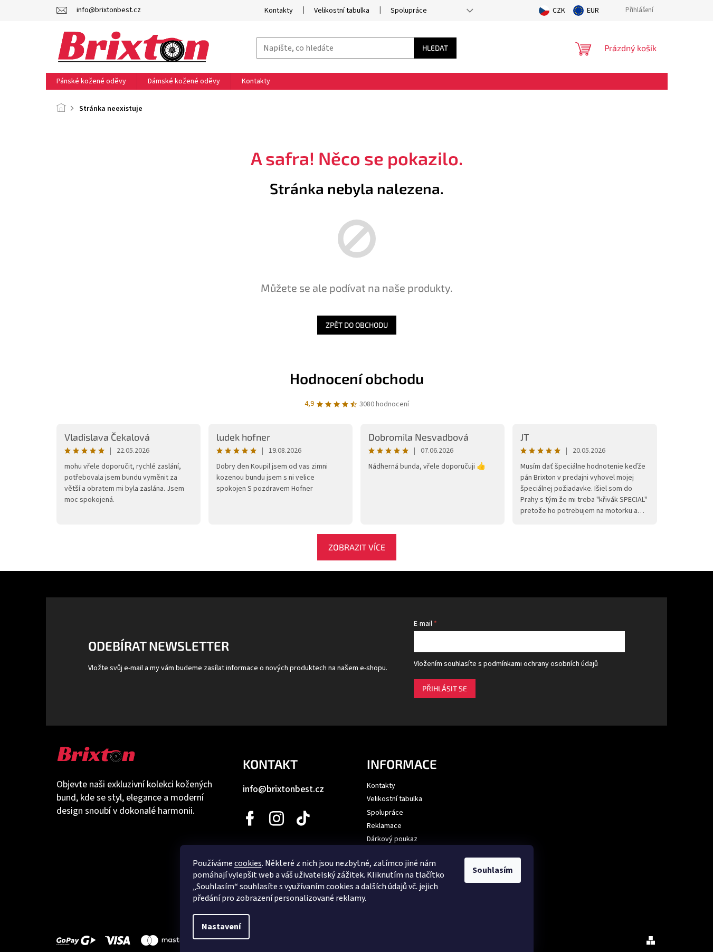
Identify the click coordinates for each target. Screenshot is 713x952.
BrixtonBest (251, 818)
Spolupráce (409, 10)
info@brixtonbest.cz (283, 789)
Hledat (435, 47)
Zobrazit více (356, 547)
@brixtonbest (303, 818)
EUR (593, 10)
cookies (248, 863)
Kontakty (278, 10)
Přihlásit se (444, 688)
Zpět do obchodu (357, 324)
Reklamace (384, 826)
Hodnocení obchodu (357, 378)
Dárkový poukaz (392, 839)
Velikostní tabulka (341, 10)
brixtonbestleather (277, 818)
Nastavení (221, 926)
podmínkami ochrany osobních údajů (540, 664)
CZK (559, 10)
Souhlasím (492, 870)
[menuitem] (91, 81)
